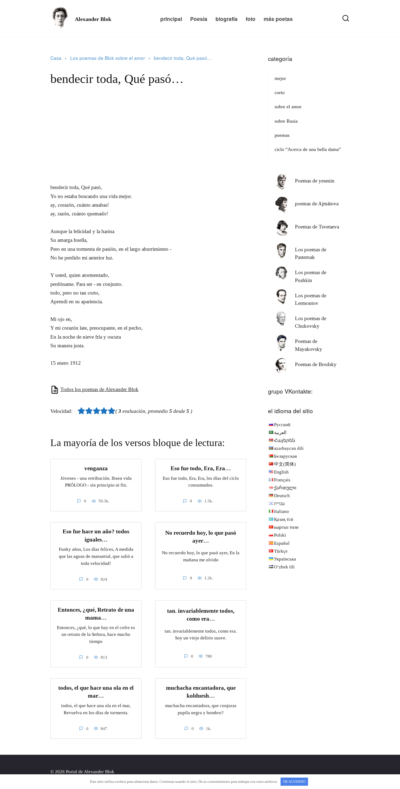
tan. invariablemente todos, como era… (200, 615)
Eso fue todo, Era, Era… (201, 468)
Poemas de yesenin (314, 181)
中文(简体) (285, 464)
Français (282, 479)
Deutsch (282, 495)
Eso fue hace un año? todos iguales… (96, 535)
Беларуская (285, 456)
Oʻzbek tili (284, 567)
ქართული (285, 487)
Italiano (281, 511)
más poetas (278, 19)
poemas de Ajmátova (317, 203)
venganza (96, 468)
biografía (227, 19)
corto (280, 92)
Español (282, 543)
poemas (282, 135)
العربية (280, 432)
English (281, 472)
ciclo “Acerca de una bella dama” (308, 149)
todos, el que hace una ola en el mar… (96, 692)
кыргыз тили (286, 527)
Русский (282, 424)
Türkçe (281, 551)
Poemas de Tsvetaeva (317, 227)
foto (251, 19)
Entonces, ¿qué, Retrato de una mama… (96, 614)
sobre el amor (288, 106)
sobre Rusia (286, 121)
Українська (285, 559)
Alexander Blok (93, 19)
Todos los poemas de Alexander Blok (99, 389)
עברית (279, 503)
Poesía (198, 19)
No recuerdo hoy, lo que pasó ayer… (200, 537)
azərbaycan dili (289, 448)
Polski (280, 535)
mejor (280, 78)
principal (171, 19)
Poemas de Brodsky (316, 364)
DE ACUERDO (294, 781)
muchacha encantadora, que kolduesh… (201, 692)
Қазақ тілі (283, 519)
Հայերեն (284, 440)
